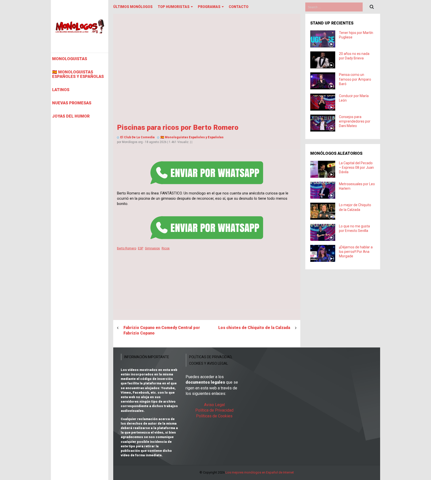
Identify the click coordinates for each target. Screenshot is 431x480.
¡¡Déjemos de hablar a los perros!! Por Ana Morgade (356, 251)
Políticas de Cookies (214, 416)
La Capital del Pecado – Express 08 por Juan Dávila (356, 167)
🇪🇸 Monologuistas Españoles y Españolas (78, 74)
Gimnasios (152, 248)
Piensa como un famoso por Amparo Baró (355, 79)
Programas (209, 7)
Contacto (238, 7)
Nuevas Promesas (71, 103)
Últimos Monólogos (133, 7)
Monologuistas (69, 59)
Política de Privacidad (214, 410)
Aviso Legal (214, 404)
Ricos (166, 248)
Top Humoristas (174, 7)
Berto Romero (126, 248)
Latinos (60, 90)
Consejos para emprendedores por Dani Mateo (354, 121)
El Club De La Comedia (137, 137)
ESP (140, 248)
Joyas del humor (71, 116)
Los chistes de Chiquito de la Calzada (254, 327)
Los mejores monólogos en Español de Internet (259, 472)
